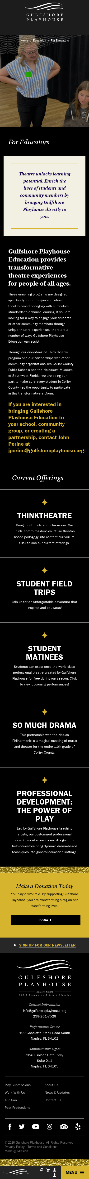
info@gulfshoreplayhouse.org (44, 1010)
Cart (48, 1169)
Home (24, 40)
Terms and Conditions (42, 1147)
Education (39, 40)
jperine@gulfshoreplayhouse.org (46, 450)
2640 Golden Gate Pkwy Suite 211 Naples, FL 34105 (44, 1060)
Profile (54, 1169)
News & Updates (57, 1092)
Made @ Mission (16, 1151)
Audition (11, 1100)
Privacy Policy (15, 1147)
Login (54, 1175)
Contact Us (53, 1100)
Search (41, 1169)
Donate (45, 920)
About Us (51, 1085)
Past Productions (17, 1107)
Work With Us (15, 1092)
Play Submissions (18, 1085)
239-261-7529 (44, 1016)
